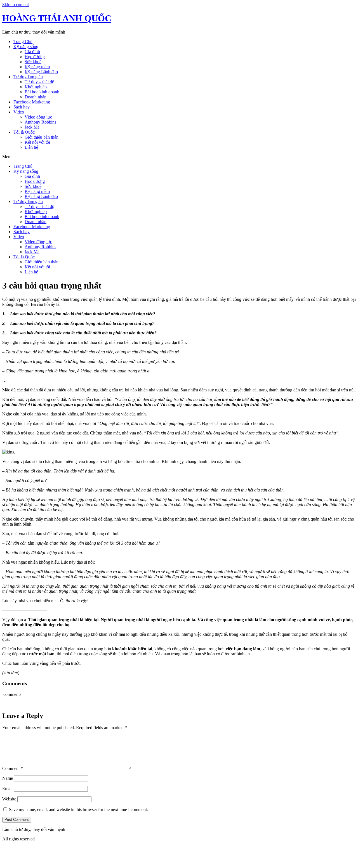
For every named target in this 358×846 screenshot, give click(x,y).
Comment (12, 768)
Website (9, 799)
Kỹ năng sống (25, 46)
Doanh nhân (35, 96)
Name (7, 778)
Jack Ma (32, 127)
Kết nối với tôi (37, 142)
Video (18, 112)
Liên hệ (31, 147)
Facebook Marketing (31, 102)
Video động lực (38, 117)
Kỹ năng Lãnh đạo (41, 71)
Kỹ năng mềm (37, 66)
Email (7, 788)
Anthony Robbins (40, 122)
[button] (179, 156)
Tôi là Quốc (24, 132)
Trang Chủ (22, 41)
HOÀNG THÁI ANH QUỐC (56, 18)
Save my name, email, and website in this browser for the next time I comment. (78, 809)
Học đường (35, 56)
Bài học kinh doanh (42, 91)
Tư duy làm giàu (28, 76)
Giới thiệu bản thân (41, 137)
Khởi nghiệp (36, 86)
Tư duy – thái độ (39, 81)
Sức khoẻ (33, 61)
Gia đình (32, 51)
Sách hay (21, 107)
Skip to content (15, 4)
